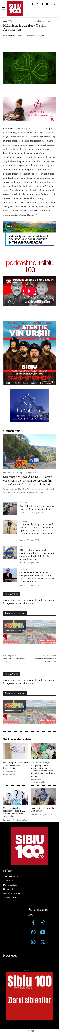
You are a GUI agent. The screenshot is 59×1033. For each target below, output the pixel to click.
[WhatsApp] (38, 43)
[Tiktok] (43, 923)
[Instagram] (37, 4)
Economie (23, 547)
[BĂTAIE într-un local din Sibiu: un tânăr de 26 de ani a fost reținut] (10, 508)
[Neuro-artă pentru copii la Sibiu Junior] (43, 796)
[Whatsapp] (33, 932)
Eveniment (7, 473)
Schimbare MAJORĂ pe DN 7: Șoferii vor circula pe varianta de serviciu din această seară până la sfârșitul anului (27, 480)
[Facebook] (32, 4)
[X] (42, 4)
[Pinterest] (31, 43)
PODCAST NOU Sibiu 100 (29, 266)
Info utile (6, 820)
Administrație (36, 780)
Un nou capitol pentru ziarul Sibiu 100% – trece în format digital (15, 765)
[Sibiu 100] (15, 8)
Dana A (22, 540)
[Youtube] (47, 4)
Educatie (34, 814)
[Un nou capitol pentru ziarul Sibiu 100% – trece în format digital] (15, 751)
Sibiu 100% (7, 21)
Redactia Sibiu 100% (14, 36)
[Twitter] (43, 942)
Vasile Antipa (18, 472)
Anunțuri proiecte (9, 772)
